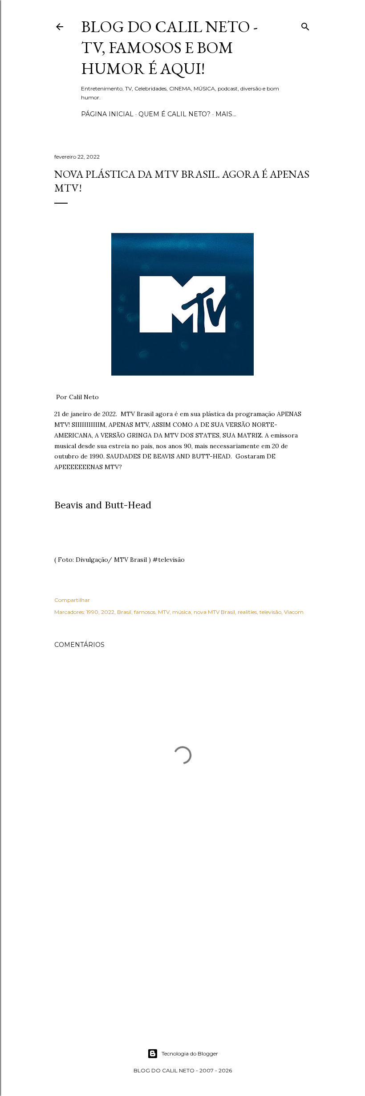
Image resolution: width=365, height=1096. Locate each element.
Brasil (124, 612)
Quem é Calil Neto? (174, 114)
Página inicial (107, 114)
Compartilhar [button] (72, 600)
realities (247, 612)
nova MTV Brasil (214, 612)
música (181, 612)
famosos (144, 612)
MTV (164, 612)
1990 (92, 612)
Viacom (294, 612)
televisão (270, 612)
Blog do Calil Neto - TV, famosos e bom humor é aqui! (169, 47)
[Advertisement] (182, 941)
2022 (107, 612)
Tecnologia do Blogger (190, 1053)
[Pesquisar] (305, 24)
